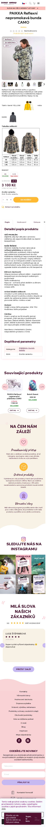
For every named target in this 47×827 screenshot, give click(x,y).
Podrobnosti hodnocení (23, 33)
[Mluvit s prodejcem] (11, 207)
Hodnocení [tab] (21, 222)
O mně (23, 723)
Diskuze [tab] (37, 222)
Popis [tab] (7, 222)
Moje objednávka (23, 735)
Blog (24, 727)
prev (5, 387)
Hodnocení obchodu (23, 699)
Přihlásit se (23, 782)
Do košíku (26, 200)
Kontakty (23, 691)
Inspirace (23, 731)
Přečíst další (23, 669)
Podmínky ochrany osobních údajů (23, 711)
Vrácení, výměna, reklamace (23, 707)
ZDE (4, 809)
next (42, 387)
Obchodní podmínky (23, 715)
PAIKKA (23, 27)
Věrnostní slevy (23, 695)
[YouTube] (23, 792)
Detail (13, 410)
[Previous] (2, 645)
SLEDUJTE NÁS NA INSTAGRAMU (24, 546)
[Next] (45, 645)
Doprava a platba (23, 703)
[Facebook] (19, 740)
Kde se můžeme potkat (23, 719)
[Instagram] (27, 740)
